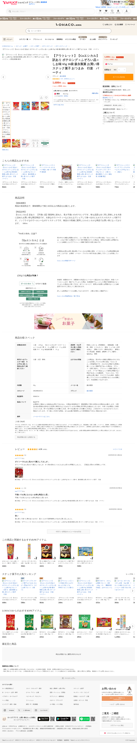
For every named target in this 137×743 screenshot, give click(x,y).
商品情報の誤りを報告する (26, 437)
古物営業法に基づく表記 (64, 728)
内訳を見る (95, 93)
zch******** (18, 458)
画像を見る (5, 149)
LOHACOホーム (7, 46)
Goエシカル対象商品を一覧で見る (68, 296)
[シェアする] (41, 98)
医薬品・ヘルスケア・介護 (81, 696)
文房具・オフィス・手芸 (81, 700)
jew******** (18, 512)
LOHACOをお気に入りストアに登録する (118, 733)
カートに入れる (119, 77)
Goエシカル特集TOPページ (66, 260)
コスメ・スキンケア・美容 (33, 688)
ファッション (30, 700)
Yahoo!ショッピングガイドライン (80, 740)
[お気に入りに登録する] (46, 98)
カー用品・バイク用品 (56, 704)
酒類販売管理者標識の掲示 (47, 728)
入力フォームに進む (117, 725)
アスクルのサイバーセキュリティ (11, 728)
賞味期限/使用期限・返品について (114, 109)
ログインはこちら (59, 104)
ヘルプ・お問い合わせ (117, 704)
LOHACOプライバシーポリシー (74, 726)
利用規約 (59, 740)
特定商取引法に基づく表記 (30, 728)
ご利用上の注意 (59, 726)
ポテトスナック (47, 46)
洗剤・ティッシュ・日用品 (57, 692)
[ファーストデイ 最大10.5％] (68, 18)
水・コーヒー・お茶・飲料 (10, 692)
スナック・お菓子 (22, 46)
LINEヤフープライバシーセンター (46, 740)
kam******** (18, 491)
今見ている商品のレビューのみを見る (68, 531)
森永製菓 (63, 76)
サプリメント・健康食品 (57, 696)
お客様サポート (22, 726)
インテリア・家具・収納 (9, 704)
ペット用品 (5, 700)
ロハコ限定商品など (8, 688)
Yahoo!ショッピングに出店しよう (118, 7)
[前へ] (3, 77)
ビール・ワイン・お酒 (32, 692)
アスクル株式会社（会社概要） (25, 731)
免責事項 (66, 740)
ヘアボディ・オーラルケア (10, 696)
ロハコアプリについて (21, 720)
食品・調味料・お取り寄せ (57, 688)
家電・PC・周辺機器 (32, 704)
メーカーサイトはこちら (41, 416)
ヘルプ (132, 7)
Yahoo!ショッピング (8, 740)
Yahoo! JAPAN (100, 7)
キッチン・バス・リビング (81, 692)
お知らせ (4, 726)
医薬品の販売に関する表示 (80, 728)
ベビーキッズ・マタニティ (33, 696)
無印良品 (76, 704)
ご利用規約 (88, 726)
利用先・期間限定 (64, 96)
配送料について (108, 98)
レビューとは (117, 449)
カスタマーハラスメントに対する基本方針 (41, 726)
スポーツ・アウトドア (56, 700)
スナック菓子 (34, 46)
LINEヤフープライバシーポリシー (25, 740)
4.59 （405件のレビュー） (67, 79)
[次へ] (48, 77)
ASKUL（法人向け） (8, 731)
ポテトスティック (61, 46)
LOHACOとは (13, 726)
